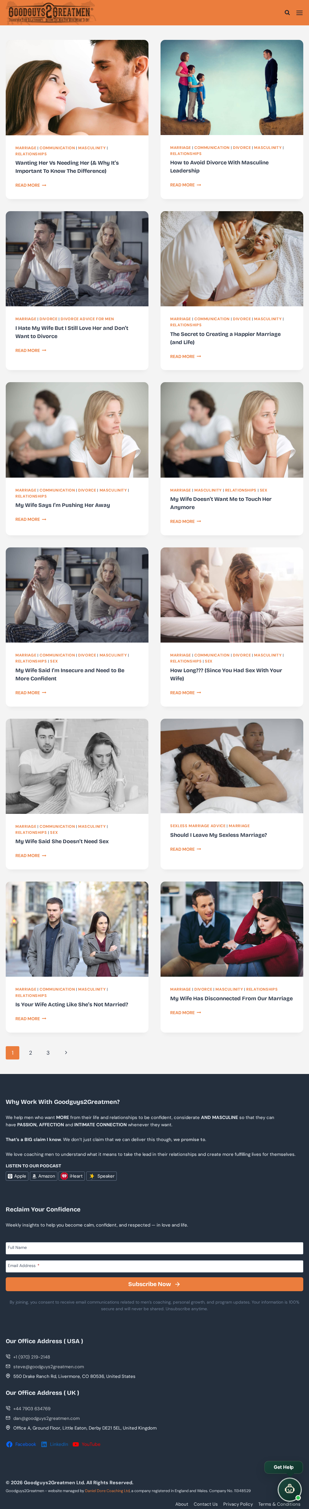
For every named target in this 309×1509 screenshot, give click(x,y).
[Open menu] (299, 12)
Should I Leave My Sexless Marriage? (218, 835)
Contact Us (206, 1504)
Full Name (17, 1247)
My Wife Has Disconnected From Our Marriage (231, 998)
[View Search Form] (287, 12)
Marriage (25, 148)
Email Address (24, 1265)
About (181, 1504)
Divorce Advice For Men (87, 319)
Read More (30, 185)
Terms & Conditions (279, 1504)
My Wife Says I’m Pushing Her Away (62, 505)
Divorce (242, 147)
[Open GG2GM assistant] (290, 1490)
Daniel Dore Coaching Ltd (107, 1490)
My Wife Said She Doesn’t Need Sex (62, 841)
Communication (57, 148)
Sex (263, 490)
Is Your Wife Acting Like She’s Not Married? (71, 1004)
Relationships (31, 154)
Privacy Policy (238, 1504)
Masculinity (92, 148)
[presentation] (77, 87)
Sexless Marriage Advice (198, 826)
